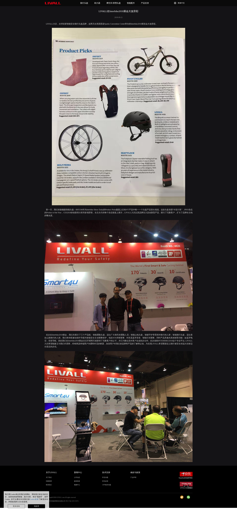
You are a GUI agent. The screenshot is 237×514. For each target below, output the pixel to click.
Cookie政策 (34, 499)
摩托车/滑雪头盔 (113, 3)
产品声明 (133, 477)
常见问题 (105, 477)
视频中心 (77, 485)
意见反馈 (105, 481)
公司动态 (77, 477)
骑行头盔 (84, 3)
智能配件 (131, 3)
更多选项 (16, 506)
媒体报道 (77, 481)
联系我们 (49, 485)
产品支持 (145, 3)
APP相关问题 (106, 485)
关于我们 (49, 477)
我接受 (36, 506)
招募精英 (49, 481)
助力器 (97, 3)
